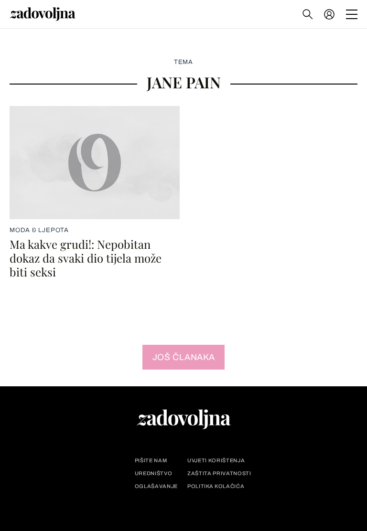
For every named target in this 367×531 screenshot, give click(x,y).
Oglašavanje (156, 486)
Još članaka (183, 357)
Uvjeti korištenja (216, 460)
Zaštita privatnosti (219, 473)
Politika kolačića (215, 486)
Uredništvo (154, 473)
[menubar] (330, 14)
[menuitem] (329, 14)
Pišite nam (151, 460)
